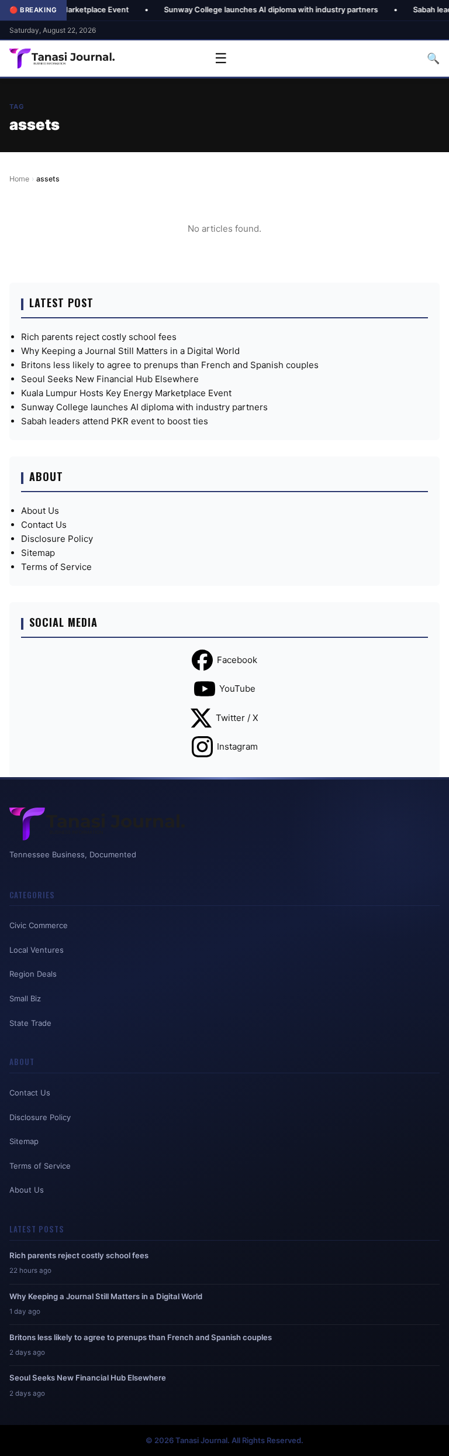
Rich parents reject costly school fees (99, 336)
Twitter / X (237, 717)
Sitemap (38, 552)
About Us (40, 510)
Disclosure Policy (57, 538)
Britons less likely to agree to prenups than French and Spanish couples (170, 364)
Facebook (237, 659)
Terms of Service (56, 566)
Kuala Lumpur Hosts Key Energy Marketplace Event (126, 393)
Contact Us (44, 524)
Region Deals (33, 973)
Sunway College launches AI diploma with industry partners (240, 9)
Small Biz (25, 998)
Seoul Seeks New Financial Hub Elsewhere (110, 378)
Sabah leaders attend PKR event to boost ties (114, 421)
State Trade (30, 1023)
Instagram (237, 746)
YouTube (237, 688)
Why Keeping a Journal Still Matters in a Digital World (130, 350)
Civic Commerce (38, 925)
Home (19, 178)
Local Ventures (36, 949)
